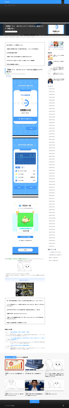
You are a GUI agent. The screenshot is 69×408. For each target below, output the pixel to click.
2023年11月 (51, 181)
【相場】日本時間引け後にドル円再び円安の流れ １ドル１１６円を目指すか (23, 48)
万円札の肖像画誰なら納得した (13, 64)
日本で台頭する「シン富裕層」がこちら (15, 45)
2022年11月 (51, 215)
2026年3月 (51, 102)
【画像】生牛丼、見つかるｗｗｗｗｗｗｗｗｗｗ (17, 313)
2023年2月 (51, 206)
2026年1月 (51, 108)
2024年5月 (51, 164)
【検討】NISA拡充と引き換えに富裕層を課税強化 (19, 345)
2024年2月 (51, 173)
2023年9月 (51, 187)
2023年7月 (51, 192)
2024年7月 (51, 159)
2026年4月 (51, 100)
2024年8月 (51, 156)
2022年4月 (51, 234)
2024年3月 (51, 170)
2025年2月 (51, 139)
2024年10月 (51, 150)
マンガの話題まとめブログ (53, 252)
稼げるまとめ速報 (13, 31)
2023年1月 (51, 209)
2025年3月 (51, 136)
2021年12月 (51, 246)
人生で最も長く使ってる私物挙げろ (33, 373)
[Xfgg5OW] (25, 254)
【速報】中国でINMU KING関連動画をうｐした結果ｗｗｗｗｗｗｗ (34, 394)
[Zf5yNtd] (25, 194)
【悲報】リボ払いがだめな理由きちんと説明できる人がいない (19, 56)
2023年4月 (51, 201)
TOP (5, 5)
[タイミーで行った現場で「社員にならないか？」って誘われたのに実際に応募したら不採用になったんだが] (50, 69)
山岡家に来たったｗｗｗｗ (51, 393)
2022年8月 (51, 223)
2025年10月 (51, 116)
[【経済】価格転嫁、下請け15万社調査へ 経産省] (7, 333)
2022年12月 (51, 212)
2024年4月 (51, 167)
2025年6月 (51, 128)
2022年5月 (51, 232)
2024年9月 (51, 153)
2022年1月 (51, 243)
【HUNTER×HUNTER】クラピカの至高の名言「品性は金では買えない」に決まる (23, 309)
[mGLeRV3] (25, 135)
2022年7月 (51, 226)
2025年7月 (51, 125)
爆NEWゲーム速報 (52, 257)
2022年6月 (51, 229)
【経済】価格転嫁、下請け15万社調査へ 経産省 (19, 332)
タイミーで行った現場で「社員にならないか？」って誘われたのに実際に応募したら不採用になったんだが (54, 375)
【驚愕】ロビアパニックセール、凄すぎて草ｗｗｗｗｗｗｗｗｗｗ (14, 394)
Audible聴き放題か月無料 (12, 52)
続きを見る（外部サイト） (25, 280)
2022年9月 (51, 220)
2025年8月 (51, 122)
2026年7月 (51, 91)
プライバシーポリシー (12, 5)
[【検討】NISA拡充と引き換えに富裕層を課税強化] (7, 347)
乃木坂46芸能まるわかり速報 (54, 254)
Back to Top (35, 401)
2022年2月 (51, 240)
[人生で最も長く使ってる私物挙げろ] (50, 63)
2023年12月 (51, 178)
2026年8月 (51, 88)
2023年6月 (51, 195)
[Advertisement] (34, 15)
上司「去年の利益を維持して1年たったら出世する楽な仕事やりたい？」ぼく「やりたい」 (25, 300)
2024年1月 (51, 175)
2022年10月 (51, 218)
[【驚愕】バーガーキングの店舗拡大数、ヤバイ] (50, 57)
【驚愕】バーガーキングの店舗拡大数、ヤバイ (14, 374)
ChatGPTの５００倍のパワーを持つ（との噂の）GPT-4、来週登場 (20, 60)
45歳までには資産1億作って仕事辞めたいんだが (16, 322)
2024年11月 (51, 147)
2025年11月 (51, 114)
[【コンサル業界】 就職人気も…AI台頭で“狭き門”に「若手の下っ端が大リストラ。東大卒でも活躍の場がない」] (7, 339)
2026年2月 (51, 105)
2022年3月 (51, 237)
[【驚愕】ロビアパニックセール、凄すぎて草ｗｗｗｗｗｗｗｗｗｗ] (50, 75)
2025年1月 (51, 142)
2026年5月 (51, 97)
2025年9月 (51, 119)
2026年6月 (51, 94)
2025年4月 (51, 133)
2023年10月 (51, 184)
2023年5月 (51, 198)
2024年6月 (51, 161)
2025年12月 (51, 111)
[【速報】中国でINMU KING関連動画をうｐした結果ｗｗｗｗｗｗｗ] (50, 81)
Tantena (12, 405)
